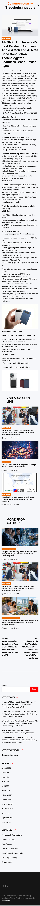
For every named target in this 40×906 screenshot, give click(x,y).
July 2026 (5, 773)
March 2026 (6, 791)
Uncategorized (7, 862)
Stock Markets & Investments (10, 618)
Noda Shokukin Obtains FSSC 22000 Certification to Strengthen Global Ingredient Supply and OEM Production (18, 499)
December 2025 (7, 804)
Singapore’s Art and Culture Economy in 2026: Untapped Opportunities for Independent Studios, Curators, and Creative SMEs (19, 739)
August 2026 (6, 768)
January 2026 (7, 800)
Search (4, 685)
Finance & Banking (8, 839)
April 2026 (5, 786)
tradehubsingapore (20, 7)
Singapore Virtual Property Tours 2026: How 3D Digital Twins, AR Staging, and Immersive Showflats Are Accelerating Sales (19, 554)
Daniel (19, 71)
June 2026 (5, 777)
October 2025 (6, 813)
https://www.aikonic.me (21, 367)
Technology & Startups (8, 549)
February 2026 (7, 795)
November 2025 (7, 809)
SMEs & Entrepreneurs (10, 849)
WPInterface (6, 901)
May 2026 (5, 782)
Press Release (6, 38)
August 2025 (6, 822)
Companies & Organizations (12, 835)
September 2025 (7, 818)
